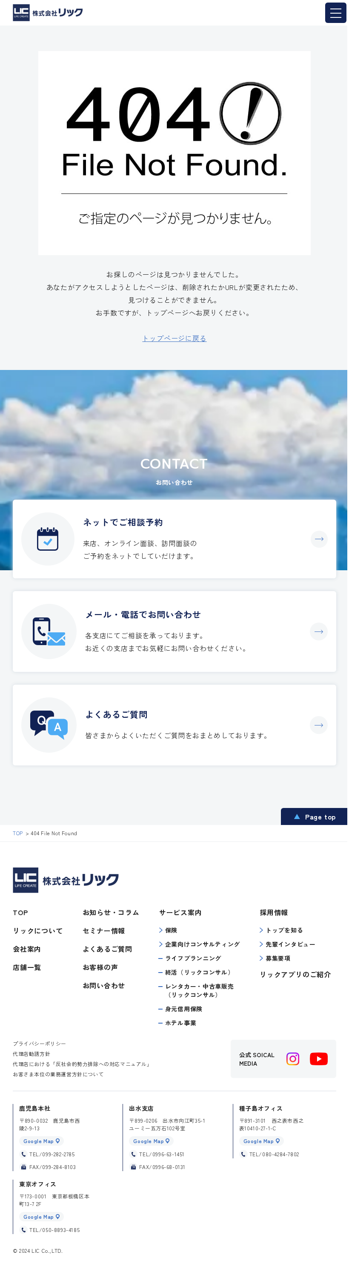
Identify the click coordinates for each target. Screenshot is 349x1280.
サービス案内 (180, 912)
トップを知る (284, 930)
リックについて (38, 930)
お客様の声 (100, 967)
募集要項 (278, 958)
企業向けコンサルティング (202, 944)
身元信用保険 (184, 1008)
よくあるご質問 (108, 949)
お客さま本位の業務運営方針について (58, 1074)
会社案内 (27, 949)
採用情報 (274, 912)
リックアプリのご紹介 (295, 974)
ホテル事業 (181, 1022)
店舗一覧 (27, 967)
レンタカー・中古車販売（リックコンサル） (199, 990)
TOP (20, 912)
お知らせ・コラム (111, 912)
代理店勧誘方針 (31, 1053)
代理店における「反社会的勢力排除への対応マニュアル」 (82, 1063)
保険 (171, 930)
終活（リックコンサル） (199, 972)
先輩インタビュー (291, 944)
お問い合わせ (104, 985)
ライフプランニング (193, 958)
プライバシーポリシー (39, 1043)
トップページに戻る (174, 338)
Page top (320, 816)
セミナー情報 (104, 930)
